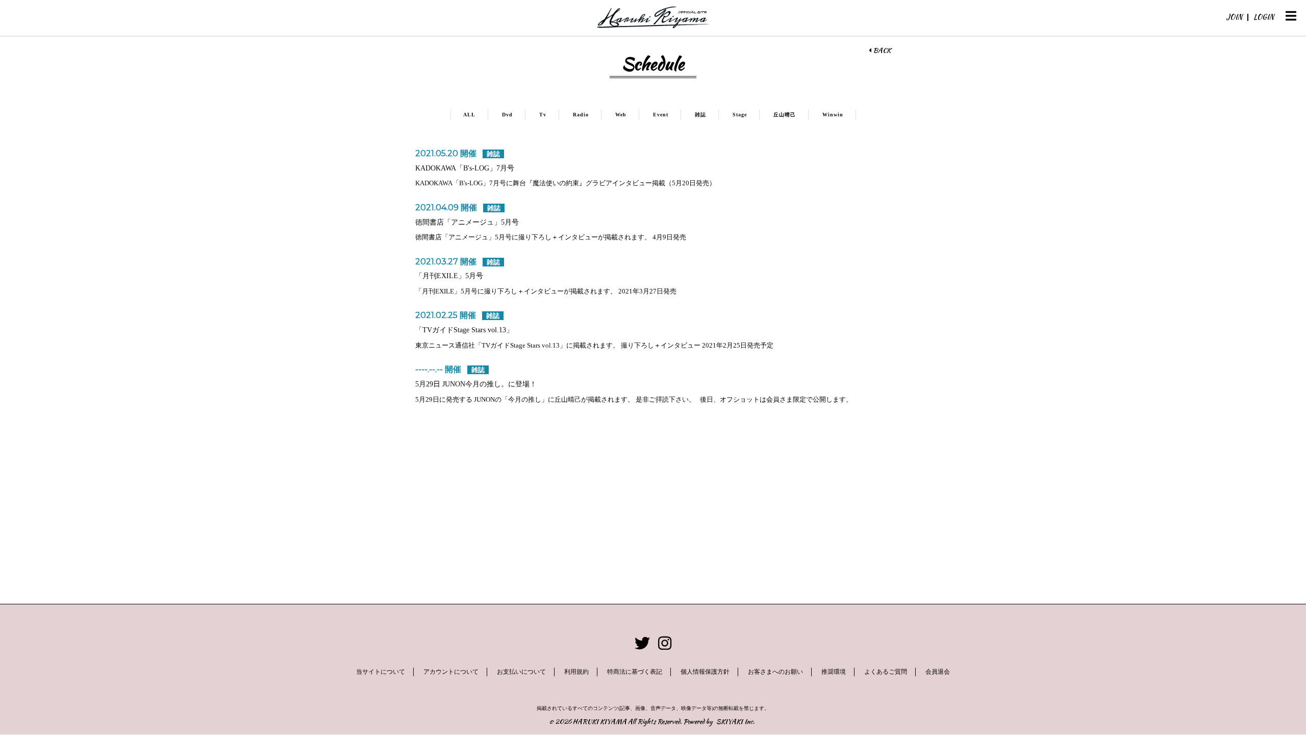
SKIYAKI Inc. (735, 721)
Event (660, 114)
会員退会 (937, 671)
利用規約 (576, 671)
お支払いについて (521, 671)
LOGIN (1263, 17)
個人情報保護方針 (705, 671)
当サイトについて (380, 671)
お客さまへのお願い (775, 671)
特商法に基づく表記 (634, 671)
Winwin (832, 114)
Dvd (507, 114)
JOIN (1234, 17)
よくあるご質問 (885, 671)
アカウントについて (451, 671)
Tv (542, 114)
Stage (740, 114)
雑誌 (700, 114)
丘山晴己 (784, 114)
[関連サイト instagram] (664, 643)
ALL (469, 114)
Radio (581, 114)
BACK (881, 50)
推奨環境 (833, 671)
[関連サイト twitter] (642, 643)
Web (620, 114)
